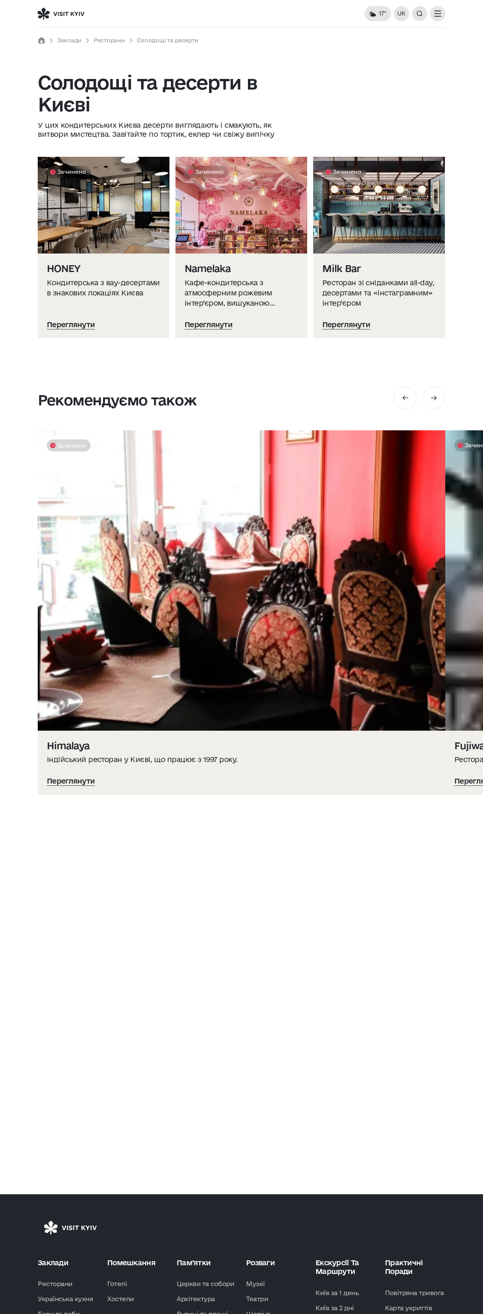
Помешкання (131, 1262)
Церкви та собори (205, 1283)
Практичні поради (404, 1266)
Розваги (260, 1262)
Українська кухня (65, 1298)
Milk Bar (341, 268)
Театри (257, 1298)
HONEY (63, 268)
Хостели (120, 1298)
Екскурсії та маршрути (337, 1266)
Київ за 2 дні (334, 1307)
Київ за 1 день (337, 1292)
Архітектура (196, 1298)
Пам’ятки (194, 1262)
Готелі (117, 1283)
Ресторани (109, 40)
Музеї (255, 1283)
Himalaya (68, 745)
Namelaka (208, 268)
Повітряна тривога (414, 1292)
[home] (41, 40)
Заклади (69, 40)
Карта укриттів (408, 1307)
